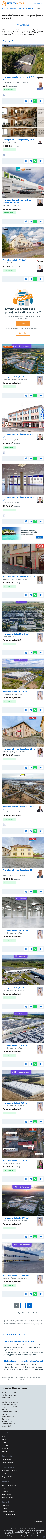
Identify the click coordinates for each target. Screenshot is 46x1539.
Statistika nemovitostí (9, 1485)
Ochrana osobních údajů (10, 1514)
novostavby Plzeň (8, 1397)
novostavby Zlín (7, 1426)
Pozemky (5, 1445)
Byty (3, 1436)
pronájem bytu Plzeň (9, 1395)
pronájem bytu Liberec (10, 1402)
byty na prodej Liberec (10, 1400)
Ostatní (4, 1451)
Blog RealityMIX (7, 1477)
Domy (4, 1439)
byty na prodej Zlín (8, 1421)
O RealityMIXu (6, 1505)
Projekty (4, 1442)
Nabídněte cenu (9, 90)
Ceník (3, 1488)
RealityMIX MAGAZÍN (9, 1497)
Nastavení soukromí (8, 1511)
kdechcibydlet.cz (7, 1463)
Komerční (5, 1448)
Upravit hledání (23, 25)
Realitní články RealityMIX (10, 1471)
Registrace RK (6, 1494)
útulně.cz (5, 1474)
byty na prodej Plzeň (9, 1393)
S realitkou (23, 323)
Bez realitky (23, 333)
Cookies (4, 1508)
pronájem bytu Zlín (8, 1424)
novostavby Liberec (9, 1405)
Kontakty (5, 1491)
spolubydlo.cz (6, 1460)
